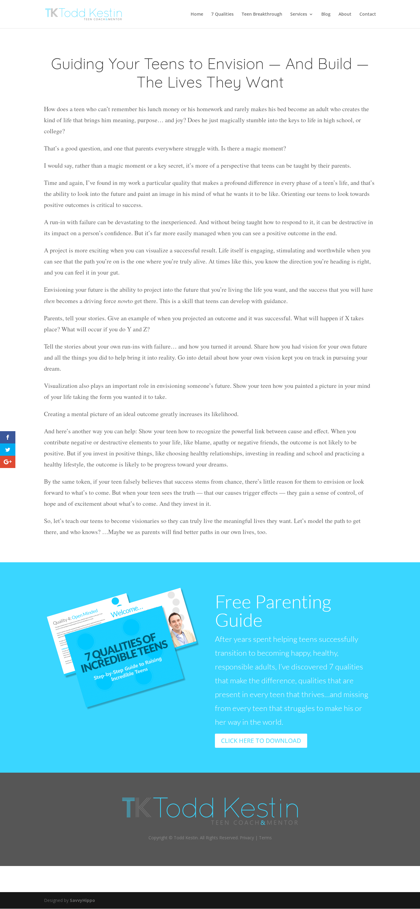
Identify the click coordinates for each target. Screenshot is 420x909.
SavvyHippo (82, 900)
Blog (326, 14)
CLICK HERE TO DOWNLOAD (261, 740)
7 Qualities (222, 14)
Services (298, 14)
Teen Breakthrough (262, 14)
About (345, 14)
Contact (367, 14)
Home (197, 14)
